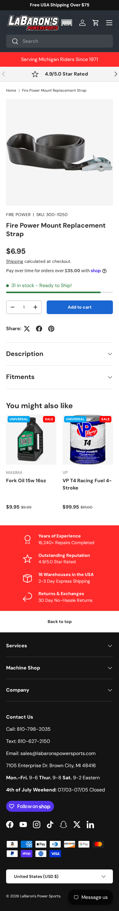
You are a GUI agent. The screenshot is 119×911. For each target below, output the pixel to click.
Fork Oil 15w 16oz (26, 480)
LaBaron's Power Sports (40, 896)
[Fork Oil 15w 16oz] (31, 440)
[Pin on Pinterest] (51, 329)
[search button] (12, 42)
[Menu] (109, 22)
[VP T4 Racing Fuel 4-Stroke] (88, 440)
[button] (67, 22)
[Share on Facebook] (39, 329)
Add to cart (80, 307)
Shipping (14, 261)
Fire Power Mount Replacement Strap (54, 90)
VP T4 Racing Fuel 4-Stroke (87, 484)
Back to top (60, 621)
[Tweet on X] (27, 329)
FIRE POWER (18, 214)
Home (11, 90)
